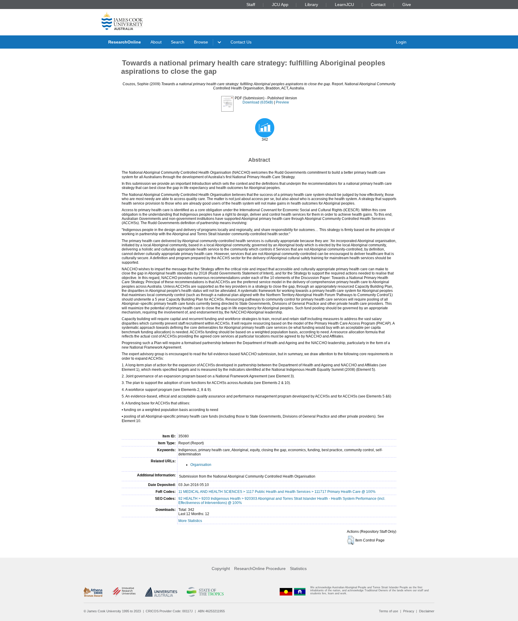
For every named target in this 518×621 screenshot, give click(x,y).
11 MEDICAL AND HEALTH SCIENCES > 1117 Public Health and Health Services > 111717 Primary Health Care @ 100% (277, 492)
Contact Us (241, 42)
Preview (282, 102)
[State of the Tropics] (205, 592)
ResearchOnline (124, 42)
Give (406, 4)
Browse (201, 42)
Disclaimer (426, 611)
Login (401, 42)
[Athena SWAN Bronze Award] (93, 592)
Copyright (221, 568)
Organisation (200, 465)
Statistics (298, 568)
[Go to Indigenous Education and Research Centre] (286, 592)
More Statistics (190, 521)
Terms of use (388, 611)
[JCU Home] (122, 20)
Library (311, 4)
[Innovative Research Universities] (123, 592)
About (156, 42)
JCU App (280, 4)
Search (177, 42)
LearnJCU (344, 4)
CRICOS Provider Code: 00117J (169, 611)
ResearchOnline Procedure (260, 568)
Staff (250, 4)
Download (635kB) (258, 102)
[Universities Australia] (161, 592)
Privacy (408, 611)
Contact (378, 4)
